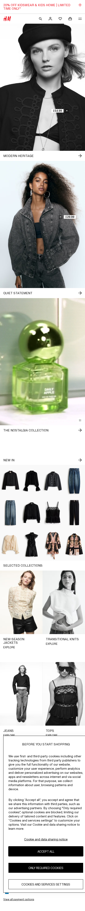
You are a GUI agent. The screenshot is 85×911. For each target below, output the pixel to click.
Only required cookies (45, 868)
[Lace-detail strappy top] (53, 513)
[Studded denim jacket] (53, 481)
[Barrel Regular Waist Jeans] (74, 481)
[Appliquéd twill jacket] (10, 481)
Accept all (46, 851)
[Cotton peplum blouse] (31, 513)
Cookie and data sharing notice (46, 839)
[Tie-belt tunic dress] (53, 544)
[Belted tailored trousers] (74, 513)
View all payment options (18, 899)
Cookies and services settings (45, 884)
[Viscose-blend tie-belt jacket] (74, 544)
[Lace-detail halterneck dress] (31, 544)
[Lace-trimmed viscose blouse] (31, 481)
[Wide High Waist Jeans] (10, 513)
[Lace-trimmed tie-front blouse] (10, 544)
